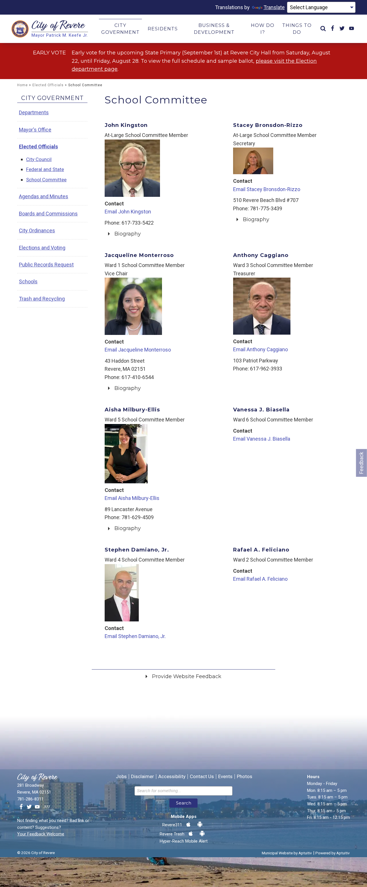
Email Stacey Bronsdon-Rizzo (266, 189)
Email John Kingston (128, 212)
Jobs (121, 776)
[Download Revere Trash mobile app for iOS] (191, 833)
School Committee (46, 179)
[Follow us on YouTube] (37, 807)
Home (22, 85)
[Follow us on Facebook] (21, 807)
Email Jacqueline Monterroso (138, 350)
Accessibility (172, 776)
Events (225, 776)
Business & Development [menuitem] (214, 29)
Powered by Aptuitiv (332, 853)
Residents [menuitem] (163, 29)
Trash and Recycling (42, 299)
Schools (28, 281)
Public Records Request (46, 265)
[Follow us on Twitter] (29, 807)
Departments (34, 112)
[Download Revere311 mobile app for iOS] (188, 824)
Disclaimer (142, 776)
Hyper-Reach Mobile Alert (184, 841)
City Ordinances (37, 230)
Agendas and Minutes (43, 196)
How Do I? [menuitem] (262, 29)
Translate (274, 7)
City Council (39, 159)
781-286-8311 (30, 799)
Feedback (361, 463)
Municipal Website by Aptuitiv (287, 853)
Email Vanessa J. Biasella (261, 439)
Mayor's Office (35, 130)
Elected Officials (48, 85)
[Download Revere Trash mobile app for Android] (202, 833)
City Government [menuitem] (120, 29)
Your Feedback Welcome (40, 834)
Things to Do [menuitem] (297, 29)
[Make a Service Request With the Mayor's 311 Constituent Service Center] (46, 807)
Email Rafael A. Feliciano (260, 579)
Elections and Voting (42, 248)
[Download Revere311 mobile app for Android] (200, 824)
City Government (52, 98)
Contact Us (202, 776)
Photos (244, 776)
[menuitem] (323, 29)
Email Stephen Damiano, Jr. (135, 636)
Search (183, 803)
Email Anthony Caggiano (260, 349)
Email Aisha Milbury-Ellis (132, 498)
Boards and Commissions (48, 214)
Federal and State (45, 169)
